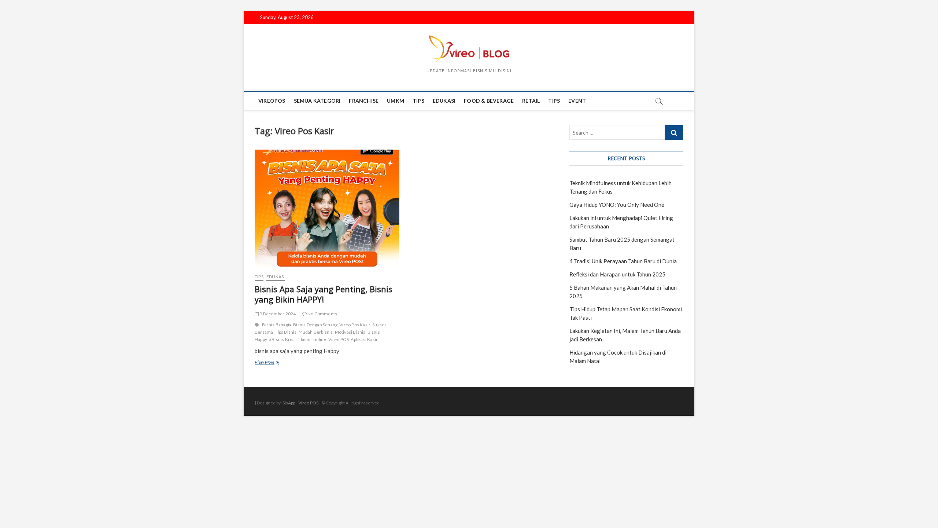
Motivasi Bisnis (350, 332)
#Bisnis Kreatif (284, 339)
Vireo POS (338, 339)
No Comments (322, 313)
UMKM (395, 101)
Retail (531, 101)
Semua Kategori (317, 101)
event (577, 101)
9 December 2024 (277, 313)
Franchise (363, 101)
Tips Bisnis (285, 332)
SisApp (288, 403)
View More (272, 363)
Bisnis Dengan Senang (315, 324)
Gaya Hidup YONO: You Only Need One (616, 204)
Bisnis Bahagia (276, 324)
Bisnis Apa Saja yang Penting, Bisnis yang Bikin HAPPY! (323, 294)
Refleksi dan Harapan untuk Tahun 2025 (617, 274)
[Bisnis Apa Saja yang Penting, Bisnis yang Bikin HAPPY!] (327, 208)
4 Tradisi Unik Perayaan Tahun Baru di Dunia (623, 261)
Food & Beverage (489, 101)
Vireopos (271, 101)
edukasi (444, 101)
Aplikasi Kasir (364, 339)
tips (418, 101)
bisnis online (313, 339)
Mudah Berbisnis (316, 332)
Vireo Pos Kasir (354, 324)
